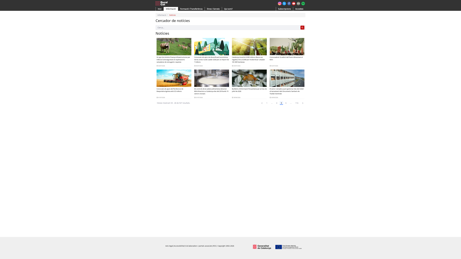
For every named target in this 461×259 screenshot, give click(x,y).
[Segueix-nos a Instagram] (280, 3)
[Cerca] (302, 27)
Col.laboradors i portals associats (198, 246)
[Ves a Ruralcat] (162, 3)
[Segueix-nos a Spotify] (303, 3)
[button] (160, 9)
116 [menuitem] (296, 103)
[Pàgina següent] (303, 103)
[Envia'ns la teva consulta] (298, 3)
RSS (214, 246)
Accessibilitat (179, 246)
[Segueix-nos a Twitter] (284, 3)
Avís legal (169, 246)
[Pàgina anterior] (262, 103)
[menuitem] (191, 9)
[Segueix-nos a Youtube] (294, 3)
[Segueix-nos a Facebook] (289, 3)
